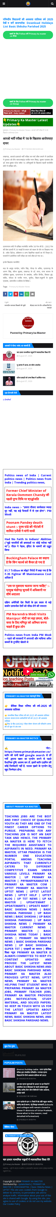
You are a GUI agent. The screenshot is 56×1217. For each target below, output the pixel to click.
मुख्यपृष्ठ (5, 130)
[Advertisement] (28, 69)
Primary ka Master (12, 149)
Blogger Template (41, 1210)
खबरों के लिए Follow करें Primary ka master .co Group (28, 103)
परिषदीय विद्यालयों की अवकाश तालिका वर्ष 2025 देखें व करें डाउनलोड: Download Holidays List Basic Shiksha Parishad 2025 (28, 22)
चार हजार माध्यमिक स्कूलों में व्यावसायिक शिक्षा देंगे (33, 352)
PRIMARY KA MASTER (32, 1181)
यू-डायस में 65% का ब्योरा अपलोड (28, 365)
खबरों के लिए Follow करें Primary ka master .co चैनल (28, 35)
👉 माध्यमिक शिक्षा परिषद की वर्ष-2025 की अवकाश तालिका (27, 715)
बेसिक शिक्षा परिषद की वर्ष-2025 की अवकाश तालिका (41, 112)
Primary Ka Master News (20, 130)
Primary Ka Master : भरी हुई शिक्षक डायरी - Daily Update (15, 112)
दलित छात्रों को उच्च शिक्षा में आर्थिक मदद (31, 377)
